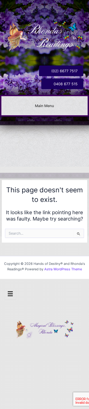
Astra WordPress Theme (63, 269)
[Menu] (10, 293)
